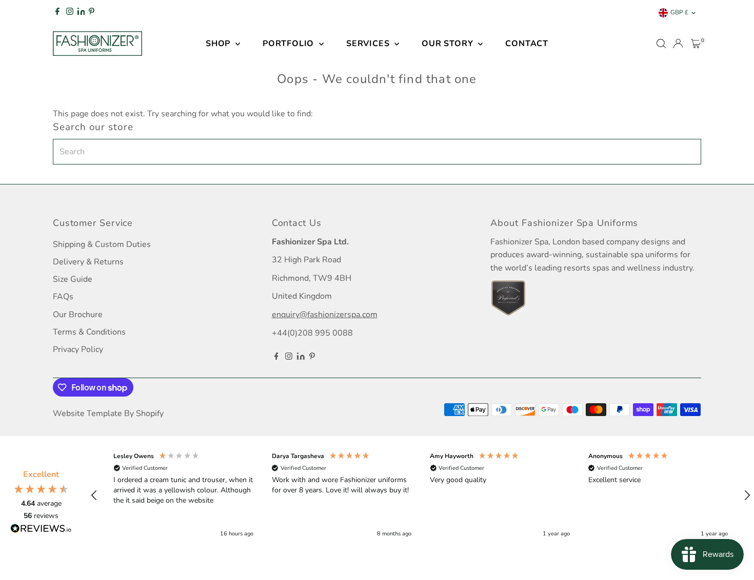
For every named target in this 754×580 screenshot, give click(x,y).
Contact (526, 43)
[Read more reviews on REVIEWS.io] (41, 530)
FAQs (63, 296)
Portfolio (289, 43)
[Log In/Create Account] (678, 43)
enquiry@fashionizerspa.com (325, 314)
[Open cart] (695, 43)
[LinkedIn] (82, 13)
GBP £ (679, 12)
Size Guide (72, 279)
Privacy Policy (78, 349)
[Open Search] (661, 43)
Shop (219, 43)
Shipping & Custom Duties (102, 244)
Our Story (448, 43)
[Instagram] (70, 13)
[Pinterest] (91, 13)
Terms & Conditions (89, 332)
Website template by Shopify (108, 413)
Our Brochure (78, 314)
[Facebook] (57, 13)
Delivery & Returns (88, 261)
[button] (94, 495)
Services (369, 43)
